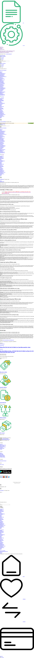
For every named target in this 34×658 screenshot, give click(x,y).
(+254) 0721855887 (3, 121)
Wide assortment (3, 417)
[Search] (1, 62)
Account (2, 657)
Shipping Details (2, 456)
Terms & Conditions (3, 446)
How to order (2, 464)
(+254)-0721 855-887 (5, 438)
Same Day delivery (3, 387)
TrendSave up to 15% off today (4, 52)
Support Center (2, 448)
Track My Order (2, 455)
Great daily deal (3, 402)
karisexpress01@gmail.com (6, 439)
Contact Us (1, 447)
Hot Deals (2, 154)
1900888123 (2, 179)
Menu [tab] (1, 506)
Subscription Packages (3, 460)
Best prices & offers (3, 372)
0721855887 (2, 490)
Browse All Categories (3, 70)
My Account (1, 47)
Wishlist (1, 48)
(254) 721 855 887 (2, 550)
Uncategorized (2, 181)
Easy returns (2, 432)
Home (1, 180)
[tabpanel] (17, 519)
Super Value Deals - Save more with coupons (6, 51)
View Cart (1, 453)
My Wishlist (1, 454)
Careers (1, 449)
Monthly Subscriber (3, 56)
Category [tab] (1, 507)
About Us (1, 444)
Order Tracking (2, 49)
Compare (24, 621)
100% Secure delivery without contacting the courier (7, 50)
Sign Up (1, 552)
